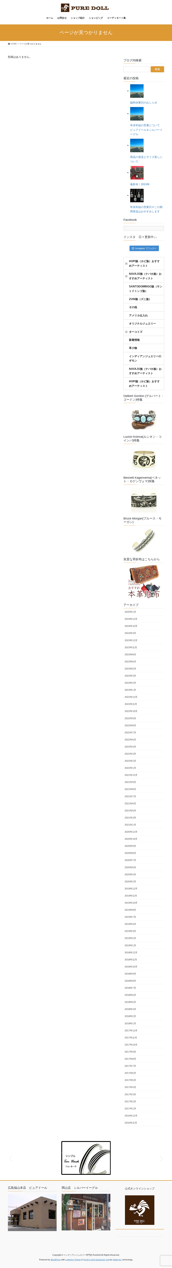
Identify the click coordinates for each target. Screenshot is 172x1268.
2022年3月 (130, 753)
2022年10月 (131, 711)
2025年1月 (130, 611)
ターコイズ (135, 331)
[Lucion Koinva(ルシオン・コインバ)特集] (143, 459)
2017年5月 (130, 1080)
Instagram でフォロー (146, 248)
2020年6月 (130, 867)
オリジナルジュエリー (142, 323)
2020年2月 (130, 881)
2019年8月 (130, 909)
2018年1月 (130, 1023)
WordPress (56, 1260)
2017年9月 (130, 1051)
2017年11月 (131, 1037)
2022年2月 (130, 760)
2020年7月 (130, 860)
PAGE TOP (164, 1227)
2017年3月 (130, 1094)
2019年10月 (131, 902)
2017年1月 (130, 1108)
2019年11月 (131, 895)
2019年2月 (130, 938)
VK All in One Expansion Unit (96, 1260)
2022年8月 (130, 725)
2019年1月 (130, 945)
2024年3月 (130, 633)
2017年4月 (130, 1087)
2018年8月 (130, 980)
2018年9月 (130, 973)
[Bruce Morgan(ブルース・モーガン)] (143, 540)
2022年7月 (130, 732)
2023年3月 (130, 675)
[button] (10, 1158)
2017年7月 (130, 1066)
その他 (133, 307)
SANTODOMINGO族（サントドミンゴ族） (145, 288)
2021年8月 (130, 789)
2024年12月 (131, 619)
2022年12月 (131, 697)
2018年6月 (130, 995)
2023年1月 (130, 690)
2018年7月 (130, 988)
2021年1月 (130, 824)
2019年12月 (131, 888)
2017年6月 (130, 1073)
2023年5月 (130, 668)
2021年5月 (130, 810)
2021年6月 (130, 803)
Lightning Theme (73, 1260)
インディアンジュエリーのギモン (145, 358)
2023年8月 (130, 654)
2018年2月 (130, 1016)
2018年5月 (130, 1002)
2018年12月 (131, 952)
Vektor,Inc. (117, 1260)
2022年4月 (130, 746)
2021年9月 (130, 782)
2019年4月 (130, 924)
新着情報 (134, 339)
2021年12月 (131, 775)
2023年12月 (131, 640)
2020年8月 (130, 853)
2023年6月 (130, 661)
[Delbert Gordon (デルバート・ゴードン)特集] (143, 418)
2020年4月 (130, 874)
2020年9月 (130, 846)
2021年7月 (130, 796)
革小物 (133, 348)
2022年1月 (130, 768)
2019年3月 (130, 931)
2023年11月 (131, 647)
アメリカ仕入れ (138, 315)
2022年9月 (130, 718)
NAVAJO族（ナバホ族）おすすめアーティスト (145, 276)
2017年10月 (131, 1044)
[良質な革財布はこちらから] (143, 582)
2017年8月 (130, 1058)
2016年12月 (131, 1115)
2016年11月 (131, 1122)
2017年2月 (130, 1101)
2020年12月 (131, 831)
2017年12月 (131, 1030)
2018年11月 (131, 959)
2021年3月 (130, 817)
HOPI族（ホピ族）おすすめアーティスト (144, 263)
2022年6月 (130, 739)
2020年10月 (131, 839)
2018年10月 (131, 966)
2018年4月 (130, 1009)
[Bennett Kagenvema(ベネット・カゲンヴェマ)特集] (143, 500)
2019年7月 (130, 917)
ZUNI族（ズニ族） (140, 299)
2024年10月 (131, 626)
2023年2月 (130, 682)
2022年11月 (131, 704)
